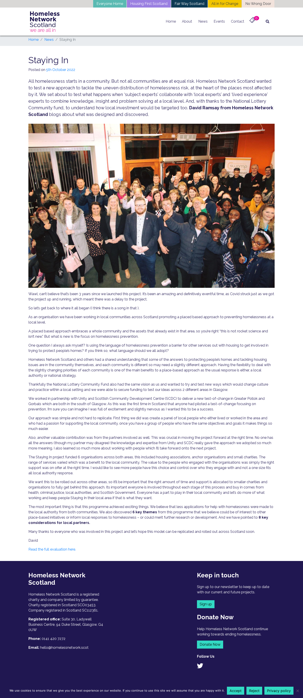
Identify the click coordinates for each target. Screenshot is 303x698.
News (203, 21)
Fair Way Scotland (189, 4)
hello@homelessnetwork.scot (64, 647)
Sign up (206, 604)
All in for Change (224, 4)
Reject (254, 690)
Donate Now (210, 644)
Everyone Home (109, 4)
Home (171, 21)
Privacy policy (279, 690)
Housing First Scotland (148, 4)
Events (219, 21)
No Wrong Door (258, 4)
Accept (236, 690)
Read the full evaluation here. (52, 549)
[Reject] (297, 690)
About (187, 21)
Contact (237, 21)
